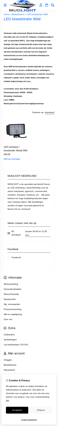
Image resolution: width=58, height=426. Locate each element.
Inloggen (8, 360)
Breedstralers (18, 14)
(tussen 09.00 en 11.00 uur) (36, 233)
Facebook (16, 257)
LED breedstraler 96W (37, 14)
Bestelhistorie (10, 365)
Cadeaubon (9, 334)
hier (7, 400)
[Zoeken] (52, 5)
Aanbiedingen (10, 339)
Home (6, 14)
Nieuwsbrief (9, 370)
